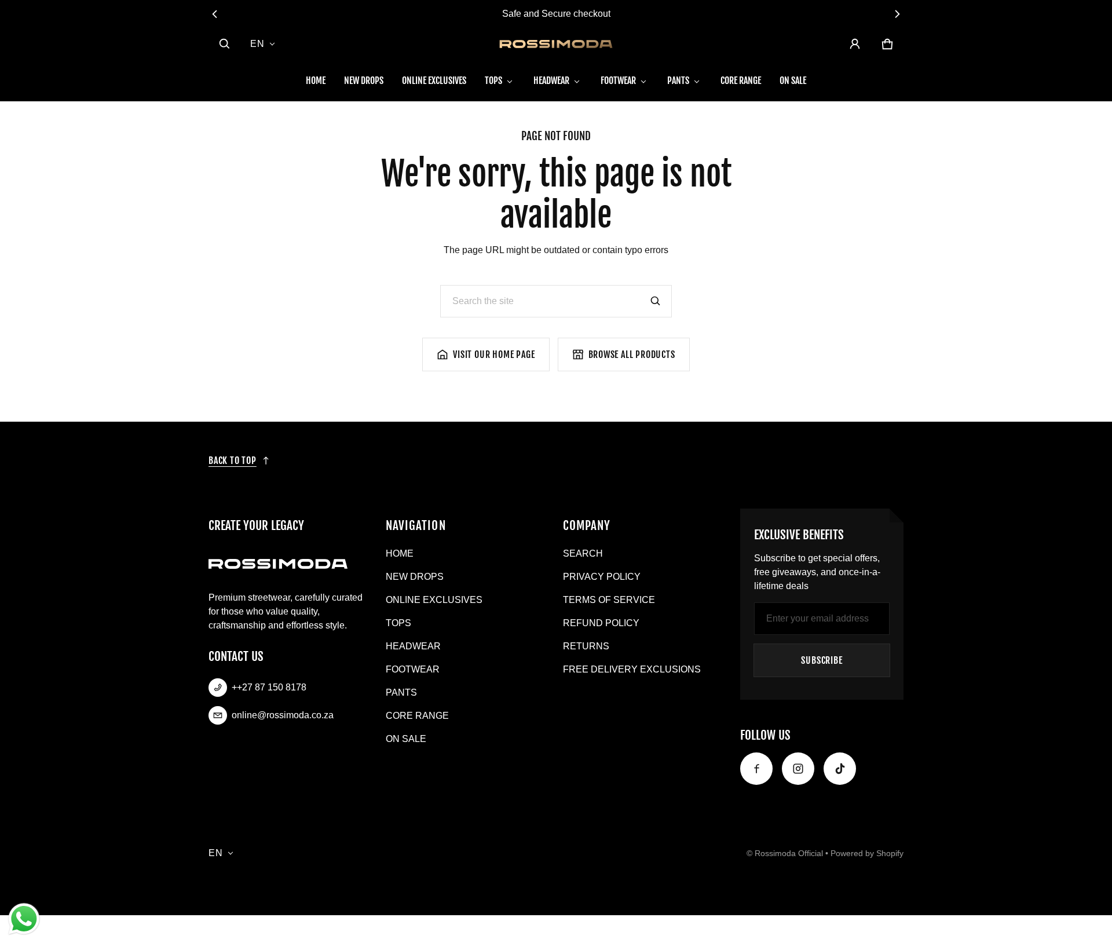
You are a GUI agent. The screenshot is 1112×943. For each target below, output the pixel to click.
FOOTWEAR (618, 80)
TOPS (493, 80)
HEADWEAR (551, 80)
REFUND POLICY (601, 623)
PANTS (678, 80)
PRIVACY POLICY (602, 577)
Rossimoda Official (789, 853)
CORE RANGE (740, 80)
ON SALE (793, 80)
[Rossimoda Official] (556, 44)
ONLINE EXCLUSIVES (434, 80)
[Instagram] (798, 768)
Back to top (233, 460)
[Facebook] (756, 768)
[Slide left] (215, 14)
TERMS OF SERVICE (609, 600)
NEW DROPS (363, 80)
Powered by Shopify (867, 853)
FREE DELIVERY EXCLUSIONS (632, 669)
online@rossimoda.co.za (283, 715)
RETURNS (586, 646)
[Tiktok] (840, 768)
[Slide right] (897, 14)
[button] (225, 44)
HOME (315, 80)
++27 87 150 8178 (269, 687)
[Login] (855, 44)
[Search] (655, 301)
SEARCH (583, 553)
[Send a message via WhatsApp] (24, 919)
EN (257, 44)
